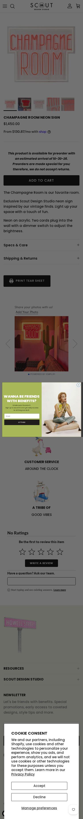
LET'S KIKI (21, 422)
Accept (39, 785)
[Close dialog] (78, 385)
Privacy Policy (23, 774)
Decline (39, 797)
